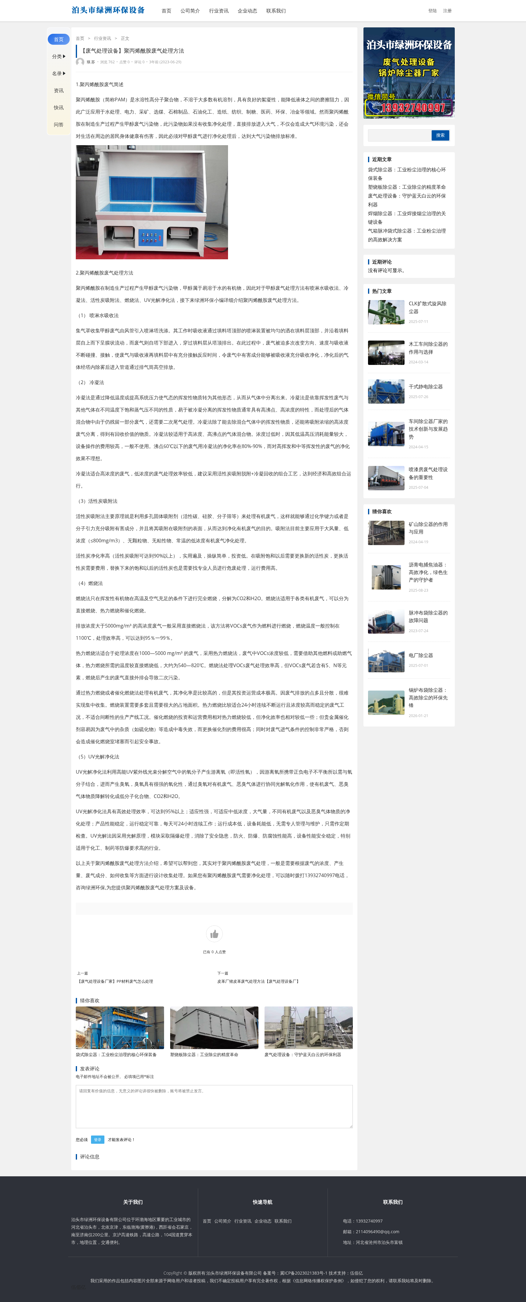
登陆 (432, 10)
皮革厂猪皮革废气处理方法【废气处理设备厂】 (258, 981)
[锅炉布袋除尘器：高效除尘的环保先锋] (386, 703)
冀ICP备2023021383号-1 (304, 1273)
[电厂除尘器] (386, 660)
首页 (166, 10)
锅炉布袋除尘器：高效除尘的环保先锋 (428, 698)
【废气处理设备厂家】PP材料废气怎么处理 (115, 981)
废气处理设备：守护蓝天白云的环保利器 (303, 1054)
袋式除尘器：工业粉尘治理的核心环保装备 (116, 1054)
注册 (447, 10)
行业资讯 (219, 10)
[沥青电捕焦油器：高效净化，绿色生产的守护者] (386, 577)
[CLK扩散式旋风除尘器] (386, 312)
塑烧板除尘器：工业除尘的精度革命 (204, 1054)
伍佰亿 (356, 1273)
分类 (57, 56)
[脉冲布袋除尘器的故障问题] (386, 621)
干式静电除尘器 (426, 386)
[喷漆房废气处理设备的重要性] (386, 478)
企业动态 (247, 10)
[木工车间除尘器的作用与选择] (386, 353)
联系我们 (276, 10)
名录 (57, 73)
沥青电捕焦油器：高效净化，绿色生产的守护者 (428, 572)
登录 (97, 1139)
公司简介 (190, 10)
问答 (59, 124)
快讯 (59, 107)
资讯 (59, 90)
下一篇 (222, 973)
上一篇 (82, 973)
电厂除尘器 (421, 655)
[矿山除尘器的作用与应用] (386, 533)
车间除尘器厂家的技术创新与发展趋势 (428, 429)
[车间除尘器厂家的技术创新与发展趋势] (386, 434)
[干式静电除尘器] (386, 391)
